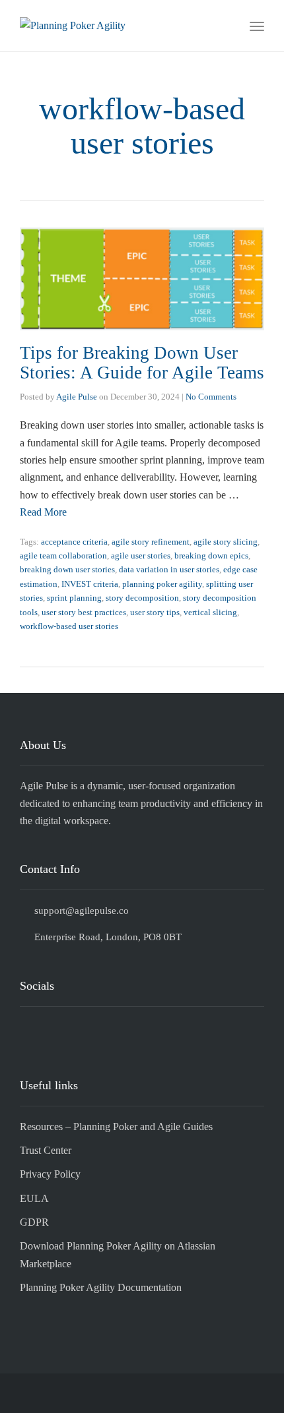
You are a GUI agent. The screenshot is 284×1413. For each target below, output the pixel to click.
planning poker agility (162, 584)
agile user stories (140, 555)
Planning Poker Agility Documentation (101, 1287)
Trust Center (45, 1150)
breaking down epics (211, 555)
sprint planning (74, 598)
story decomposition (142, 598)
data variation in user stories (169, 569)
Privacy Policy (50, 1174)
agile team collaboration (63, 555)
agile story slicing (226, 542)
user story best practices (84, 612)
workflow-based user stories (69, 626)
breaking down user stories (67, 569)
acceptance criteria (74, 542)
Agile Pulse (76, 397)
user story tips (155, 612)
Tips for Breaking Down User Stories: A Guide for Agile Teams (142, 362)
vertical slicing (210, 612)
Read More (43, 512)
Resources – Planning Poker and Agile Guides (116, 1126)
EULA (34, 1198)
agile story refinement (151, 542)
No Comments (211, 397)
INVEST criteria (89, 584)
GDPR (34, 1222)
